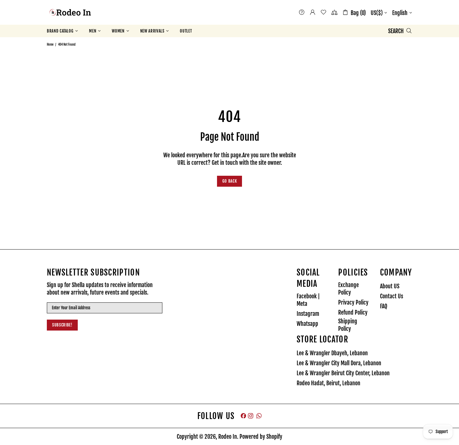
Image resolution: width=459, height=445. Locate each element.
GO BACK (229, 181)
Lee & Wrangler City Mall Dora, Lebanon (339, 363)
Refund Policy (353, 312)
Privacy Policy (353, 302)
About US (389, 286)
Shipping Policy (347, 325)
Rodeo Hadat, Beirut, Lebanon (328, 383)
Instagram (308, 313)
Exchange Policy (348, 288)
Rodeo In (70, 12)
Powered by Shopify (260, 436)
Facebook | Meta (308, 300)
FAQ (383, 306)
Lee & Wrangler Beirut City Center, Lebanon (343, 373)
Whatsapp (307, 323)
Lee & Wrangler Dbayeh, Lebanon (332, 353)
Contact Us (391, 296)
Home (50, 44)
